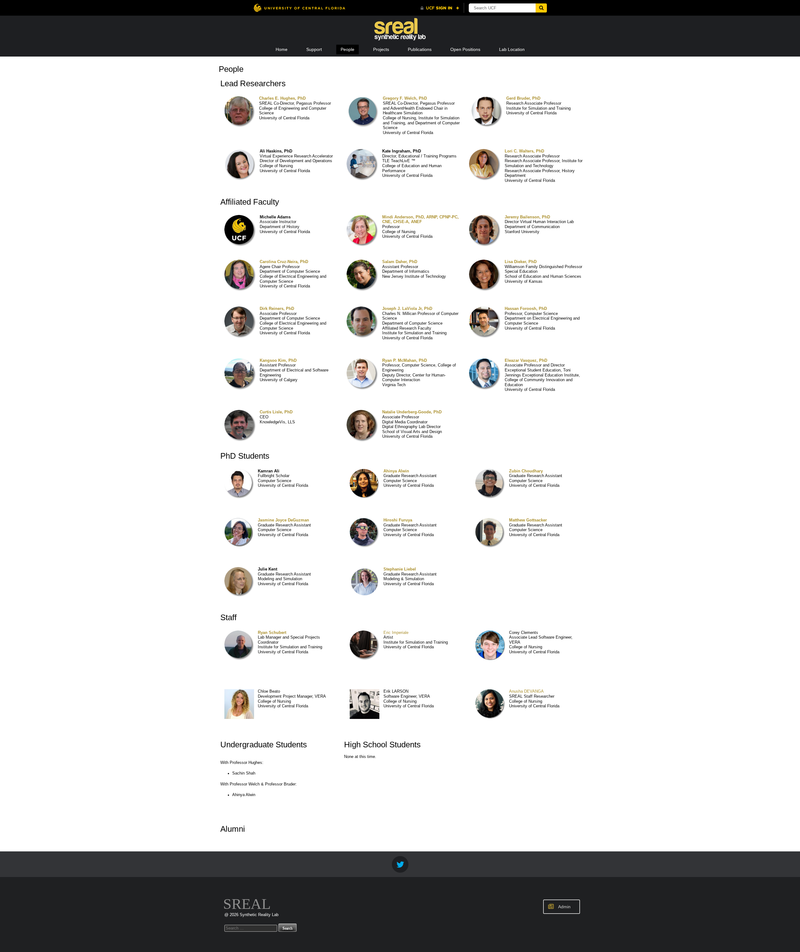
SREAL (247, 903)
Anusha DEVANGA (526, 691)
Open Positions (465, 49)
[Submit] (541, 7)
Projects (381, 49)
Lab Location (512, 49)
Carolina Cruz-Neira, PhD (284, 262)
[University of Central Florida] (299, 7)
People (347, 49)
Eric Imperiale (395, 633)
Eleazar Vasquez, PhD (526, 360)
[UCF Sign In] (439, 8)
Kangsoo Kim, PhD (278, 360)
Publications (420, 49)
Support (314, 49)
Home (282, 49)
